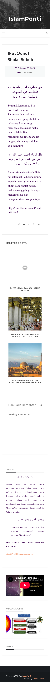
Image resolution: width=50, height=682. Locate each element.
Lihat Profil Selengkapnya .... (19, 554)
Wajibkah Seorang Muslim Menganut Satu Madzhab (25, 335)
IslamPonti (25, 18)
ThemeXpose (38, 679)
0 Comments (26, 72)
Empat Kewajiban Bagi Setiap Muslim (25, 289)
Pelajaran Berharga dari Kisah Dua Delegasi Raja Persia (25, 381)
